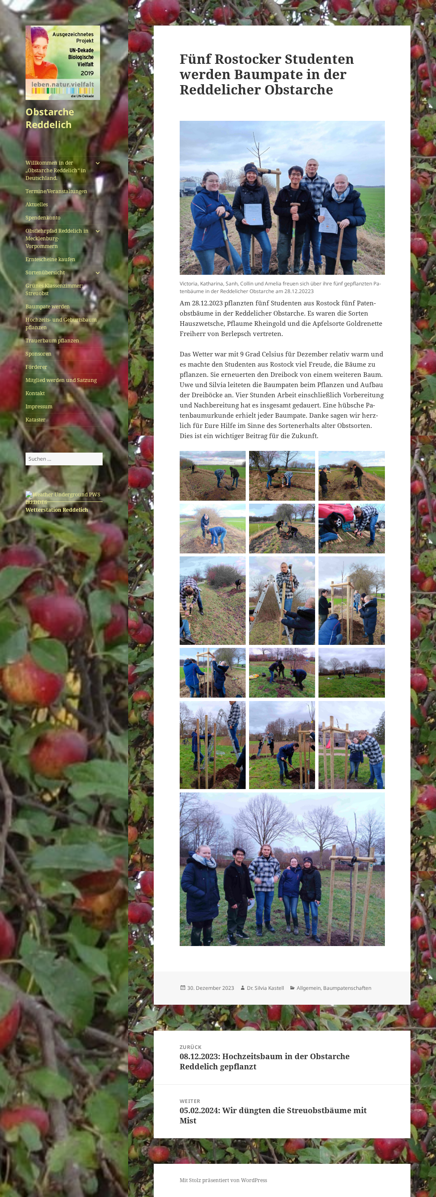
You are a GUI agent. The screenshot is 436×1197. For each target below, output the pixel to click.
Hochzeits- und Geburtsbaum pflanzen (61, 323)
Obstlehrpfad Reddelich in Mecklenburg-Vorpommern (57, 238)
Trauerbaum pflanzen (52, 340)
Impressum (39, 406)
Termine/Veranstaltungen (56, 191)
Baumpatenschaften (347, 988)
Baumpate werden (48, 306)
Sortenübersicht (45, 272)
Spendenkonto (43, 217)
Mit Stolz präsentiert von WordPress (223, 1180)
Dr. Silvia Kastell (265, 988)
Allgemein (309, 988)
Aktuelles (37, 204)
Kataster (36, 419)
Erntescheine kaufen (50, 259)
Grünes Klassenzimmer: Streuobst (54, 289)
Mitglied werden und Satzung (61, 380)
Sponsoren (39, 353)
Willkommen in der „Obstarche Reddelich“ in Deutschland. (56, 170)
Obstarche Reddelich (50, 118)
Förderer (36, 366)
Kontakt (35, 393)
